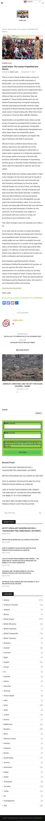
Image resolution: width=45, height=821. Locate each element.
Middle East (23, 724)
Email (9, 433)
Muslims (23, 729)
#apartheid (17, 288)
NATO (23, 734)
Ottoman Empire (23, 739)
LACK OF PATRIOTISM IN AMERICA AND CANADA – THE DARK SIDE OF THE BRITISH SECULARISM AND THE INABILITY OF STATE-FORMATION (21, 493)
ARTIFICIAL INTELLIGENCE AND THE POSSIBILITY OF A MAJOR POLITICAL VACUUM (20, 583)
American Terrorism (23, 605)
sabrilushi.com (38, 818)
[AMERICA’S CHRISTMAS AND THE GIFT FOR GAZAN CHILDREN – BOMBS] (22, 367)
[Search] (43, 3)
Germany (23, 691)
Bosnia (23, 614)
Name (9, 423)
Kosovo (23, 720)
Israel (23, 710)
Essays (23, 667)
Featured (23, 677)
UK (23, 796)
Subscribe (22, 452)
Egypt (23, 657)
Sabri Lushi (14, 72)
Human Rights (23, 696)
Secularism (23, 767)
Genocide (23, 686)
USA (23, 806)
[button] (4, 373)
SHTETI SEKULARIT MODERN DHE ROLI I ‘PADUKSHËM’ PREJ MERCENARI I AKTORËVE (21, 529)
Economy (23, 653)
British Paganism (23, 629)
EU (23, 672)
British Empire (23, 619)
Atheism (23, 610)
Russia (23, 753)
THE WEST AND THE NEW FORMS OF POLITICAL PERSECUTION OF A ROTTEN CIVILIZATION (18, 572)
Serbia (23, 772)
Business (23, 643)
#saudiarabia (7, 288)
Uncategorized (23, 801)
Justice (23, 715)
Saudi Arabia (23, 758)
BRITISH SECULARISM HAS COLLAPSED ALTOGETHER (22, 476)
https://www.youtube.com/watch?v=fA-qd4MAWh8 (22, 298)
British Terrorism (23, 638)
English (23, 662)
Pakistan (23, 743)
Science (23, 763)
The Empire (23, 782)
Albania (23, 600)
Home (4, 29)
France (23, 681)
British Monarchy (23, 624)
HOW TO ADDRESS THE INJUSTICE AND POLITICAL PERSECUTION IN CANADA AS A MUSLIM (19, 549)
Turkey (23, 791)
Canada (23, 648)
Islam (23, 705)
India (23, 700)
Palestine (23, 748)
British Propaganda (23, 633)
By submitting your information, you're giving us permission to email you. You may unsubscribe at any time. (22, 444)
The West (23, 786)
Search (4, 410)
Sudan (23, 777)
